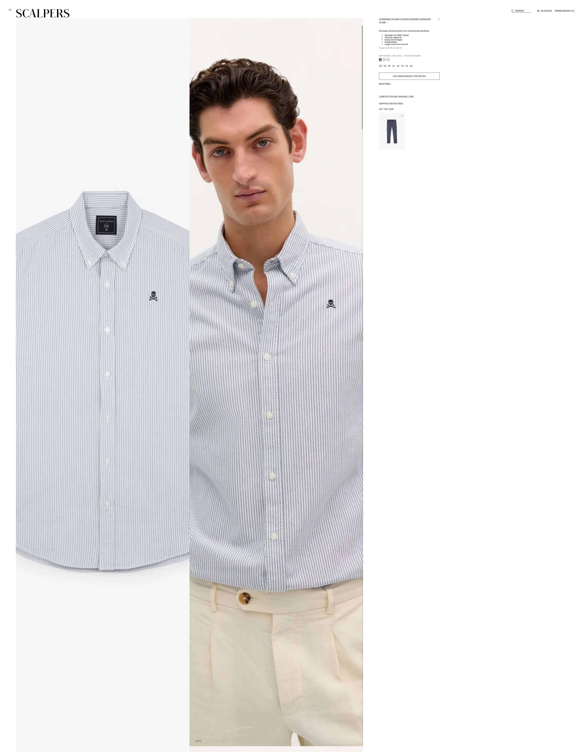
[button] (10, 11)
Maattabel (385, 84)
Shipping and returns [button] (391, 104)
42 (394, 145)
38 (385, 145)
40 (390, 145)
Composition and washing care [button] (396, 97)
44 (398, 145)
